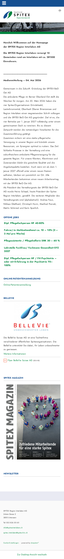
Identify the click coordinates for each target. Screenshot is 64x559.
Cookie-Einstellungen (11, 543)
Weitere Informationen (15, 353)
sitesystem (35, 543)
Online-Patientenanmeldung (17, 284)
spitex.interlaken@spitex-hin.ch (15, 532)
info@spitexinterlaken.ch (12, 527)
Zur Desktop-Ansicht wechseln (32, 554)
